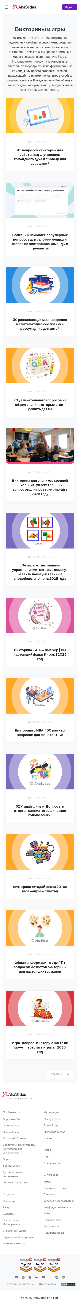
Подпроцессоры (54, 1232)
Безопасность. (53, 1219)
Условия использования (59, 1200)
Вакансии (50, 1194)
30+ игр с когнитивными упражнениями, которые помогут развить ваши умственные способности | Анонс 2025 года (40, 572)
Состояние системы (20, 1284)
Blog (6, 1207)
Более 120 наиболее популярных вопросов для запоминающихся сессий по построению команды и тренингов (40, 241)
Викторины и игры (40, 142)
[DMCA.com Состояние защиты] (68, 1284)
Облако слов (11, 1131)
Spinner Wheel (12, 1165)
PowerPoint (51, 1125)
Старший (57, 1074)
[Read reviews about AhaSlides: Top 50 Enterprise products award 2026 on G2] (54, 1265)
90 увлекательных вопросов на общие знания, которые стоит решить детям (40, 404)
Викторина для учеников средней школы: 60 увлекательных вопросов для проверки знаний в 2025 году (40, 487)
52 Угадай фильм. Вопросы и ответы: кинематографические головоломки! (40, 810)
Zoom (48, 1138)
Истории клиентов (14, 1243)
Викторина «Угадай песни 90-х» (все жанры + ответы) (40, 888)
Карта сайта (47, 1284)
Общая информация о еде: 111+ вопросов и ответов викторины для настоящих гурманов (40, 966)
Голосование (11, 1125)
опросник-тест (12, 1119)
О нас (47, 1181)
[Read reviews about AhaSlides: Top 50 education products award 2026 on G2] (40, 1265)
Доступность (51, 1226)
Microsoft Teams (54, 1131)
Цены (47, 1149)
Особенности (11, 1112)
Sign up (69, 7)
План (47, 1156)
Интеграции (51, 1112)
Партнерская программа (18, 1237)
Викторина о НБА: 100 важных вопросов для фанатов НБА (40, 732)
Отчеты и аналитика (15, 1182)
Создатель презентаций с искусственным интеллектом (19, 1149)
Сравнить (9, 1200)
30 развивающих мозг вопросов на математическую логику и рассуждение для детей (40, 324)
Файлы (48, 1213)
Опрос (7, 1159)
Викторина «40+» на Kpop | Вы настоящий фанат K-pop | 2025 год (40, 654)
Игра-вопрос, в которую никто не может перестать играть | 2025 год (40, 1047)
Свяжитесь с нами (55, 1188)
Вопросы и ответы (14, 1138)
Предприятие (52, 1163)
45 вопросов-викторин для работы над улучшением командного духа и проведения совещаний (40, 156)
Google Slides (53, 1119)
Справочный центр (14, 1230)
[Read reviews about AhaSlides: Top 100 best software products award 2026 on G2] (26, 1265)
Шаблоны (9, 1213)
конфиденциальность (57, 1207)
